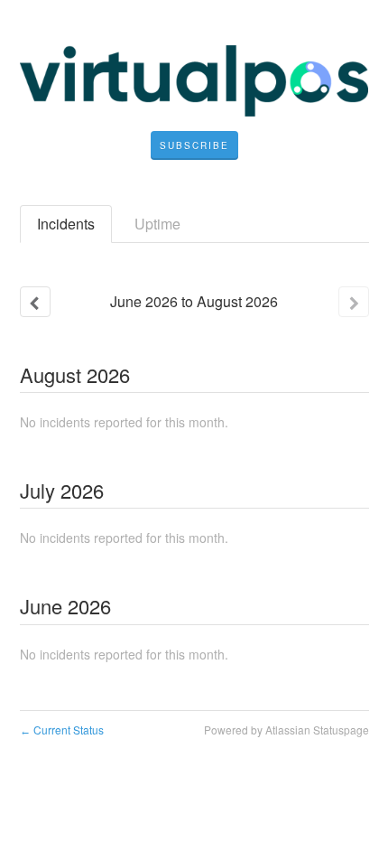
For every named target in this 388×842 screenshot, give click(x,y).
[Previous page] (35, 301)
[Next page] (353, 301)
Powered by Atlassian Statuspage (286, 729)
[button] (194, 145)
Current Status (62, 729)
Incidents (66, 223)
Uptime (157, 223)
